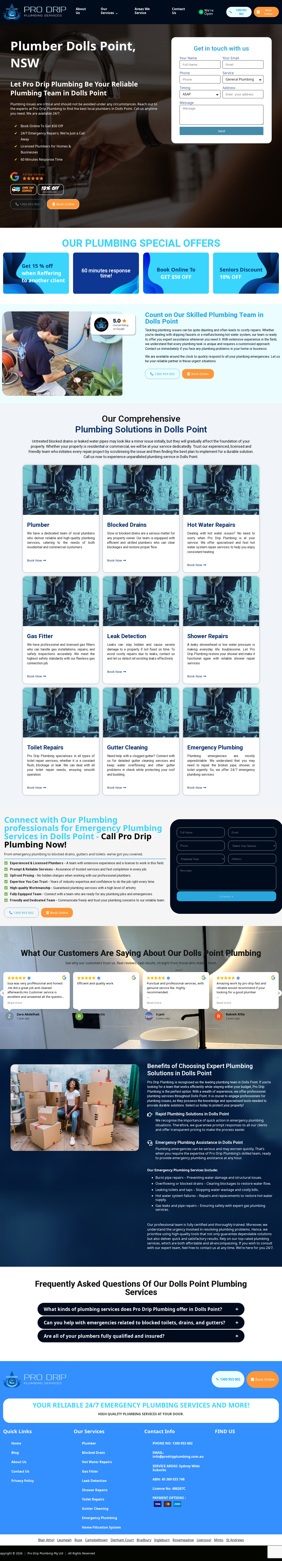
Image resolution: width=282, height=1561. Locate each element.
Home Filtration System (101, 1527)
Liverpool (204, 1540)
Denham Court (122, 1540)
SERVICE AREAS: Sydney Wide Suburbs (176, 1468)
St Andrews (235, 1540)
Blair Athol (46, 1540)
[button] (279, 993)
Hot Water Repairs (211, 524)
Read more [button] (84, 1003)
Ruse (78, 1540)
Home (16, 1443)
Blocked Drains (127, 524)
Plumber (38, 524)
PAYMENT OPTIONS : (169, 1498)
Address (229, 87)
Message (187, 102)
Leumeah (64, 1540)
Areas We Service (142, 11)
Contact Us (178, 11)
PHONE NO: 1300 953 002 (173, 1443)
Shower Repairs (207, 636)
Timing (185, 87)
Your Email (231, 58)
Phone (185, 73)
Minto (218, 1540)
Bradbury (144, 1540)
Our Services (107, 11)
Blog (15, 1452)
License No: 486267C (169, 1488)
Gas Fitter (40, 636)
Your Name (188, 58)
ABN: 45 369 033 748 (169, 1479)
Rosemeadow (183, 1540)
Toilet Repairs (45, 747)
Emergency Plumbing (215, 747)
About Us (81, 11)
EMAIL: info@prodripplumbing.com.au (178, 1454)
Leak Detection (126, 636)
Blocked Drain (93, 1452)
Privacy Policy (22, 1480)
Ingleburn (162, 1540)
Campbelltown (96, 1540)
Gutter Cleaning (127, 747)
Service (228, 73)
